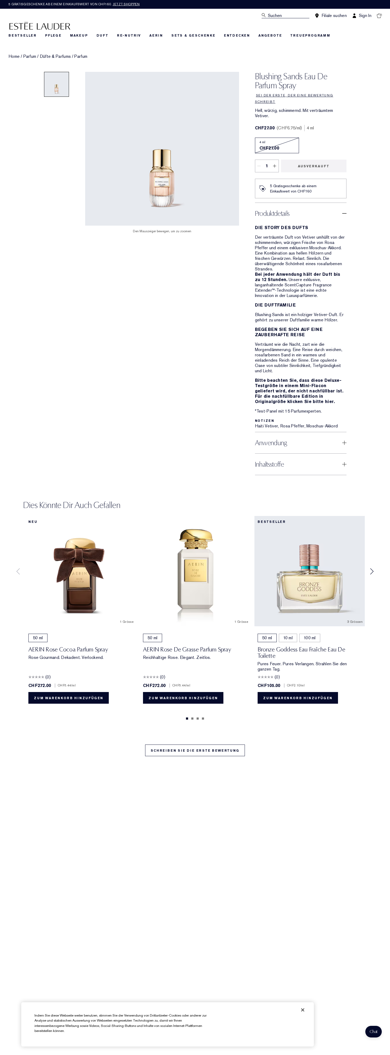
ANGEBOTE (270, 35)
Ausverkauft (314, 166)
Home (14, 56)
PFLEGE (53, 35)
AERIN (156, 35)
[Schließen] (303, 1010)
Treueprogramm (310, 35)
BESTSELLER (22, 35)
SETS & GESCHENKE (193, 35)
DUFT (103, 35)
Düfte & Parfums (55, 56)
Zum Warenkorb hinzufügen (68, 698)
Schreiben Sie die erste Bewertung (195, 750)
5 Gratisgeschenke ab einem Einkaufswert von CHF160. (74, 4)
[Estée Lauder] (39, 25)
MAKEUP (79, 35)
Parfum (29, 56)
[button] (373, 1032)
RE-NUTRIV (129, 35)
